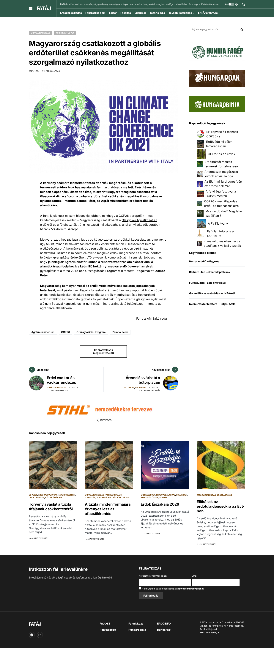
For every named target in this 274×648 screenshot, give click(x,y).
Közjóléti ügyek (53, 497)
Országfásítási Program (90, 332)
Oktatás (163, 497)
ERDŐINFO (164, 623)
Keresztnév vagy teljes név (153, 575)
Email (195, 575)
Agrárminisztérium (42, 332)
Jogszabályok (36, 497)
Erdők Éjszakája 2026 (160, 504)
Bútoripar (129, 388)
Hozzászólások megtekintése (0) (103, 351)
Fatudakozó (136, 623)
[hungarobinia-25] (217, 104)
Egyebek (33, 495)
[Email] (40, 635)
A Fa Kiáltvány (218, 223)
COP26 (65, 332)
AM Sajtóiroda (157, 318)
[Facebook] (32, 635)
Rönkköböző (108, 629)
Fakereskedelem (67, 495)
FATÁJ (44, 8)
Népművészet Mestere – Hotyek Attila (212, 303)
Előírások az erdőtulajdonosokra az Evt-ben (221, 506)
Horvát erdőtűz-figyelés (204, 261)
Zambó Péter (120, 332)
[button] (31, 8)
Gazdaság (140, 388)
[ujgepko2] (217, 51)
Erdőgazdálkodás (40, 33)
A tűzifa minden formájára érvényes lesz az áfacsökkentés (108, 509)
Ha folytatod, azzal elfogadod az (172, 588)
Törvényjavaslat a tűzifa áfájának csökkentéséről (51, 506)
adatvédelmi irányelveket (190, 588)
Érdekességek (148, 495)
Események (181, 495)
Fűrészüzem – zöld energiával (207, 282)
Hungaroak (164, 629)
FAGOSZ (105, 623)
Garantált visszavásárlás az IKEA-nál (212, 293)
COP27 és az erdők (221, 154)
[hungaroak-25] (217, 78)
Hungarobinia (137, 629)
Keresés (242, 29)
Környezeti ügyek (65, 33)
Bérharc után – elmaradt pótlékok (209, 272)
